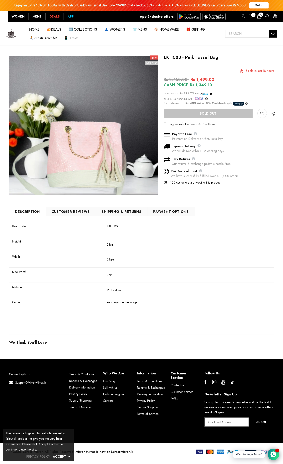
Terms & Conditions (202, 124)
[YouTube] (223, 382)
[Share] (272, 113)
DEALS (54, 16)
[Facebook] (205, 382)
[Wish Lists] (262, 113)
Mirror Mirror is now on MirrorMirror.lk (104, 452)
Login (242, 17)
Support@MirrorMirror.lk (30, 382)
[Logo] (11, 33)
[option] (83, 125)
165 (172, 182)
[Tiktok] (232, 382)
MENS (37, 16)
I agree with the (179, 124)
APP (71, 16)
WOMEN (18, 16)
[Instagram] (214, 382)
